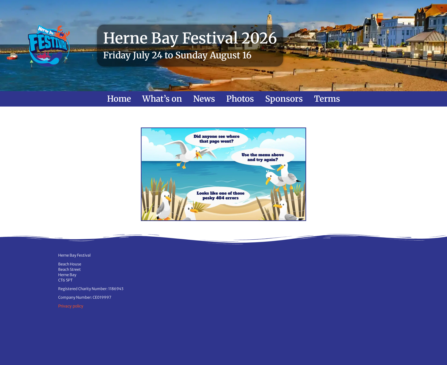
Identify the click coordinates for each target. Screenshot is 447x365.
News (204, 99)
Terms (327, 99)
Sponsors (284, 99)
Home (119, 99)
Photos (240, 99)
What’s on (162, 99)
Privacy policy (70, 306)
